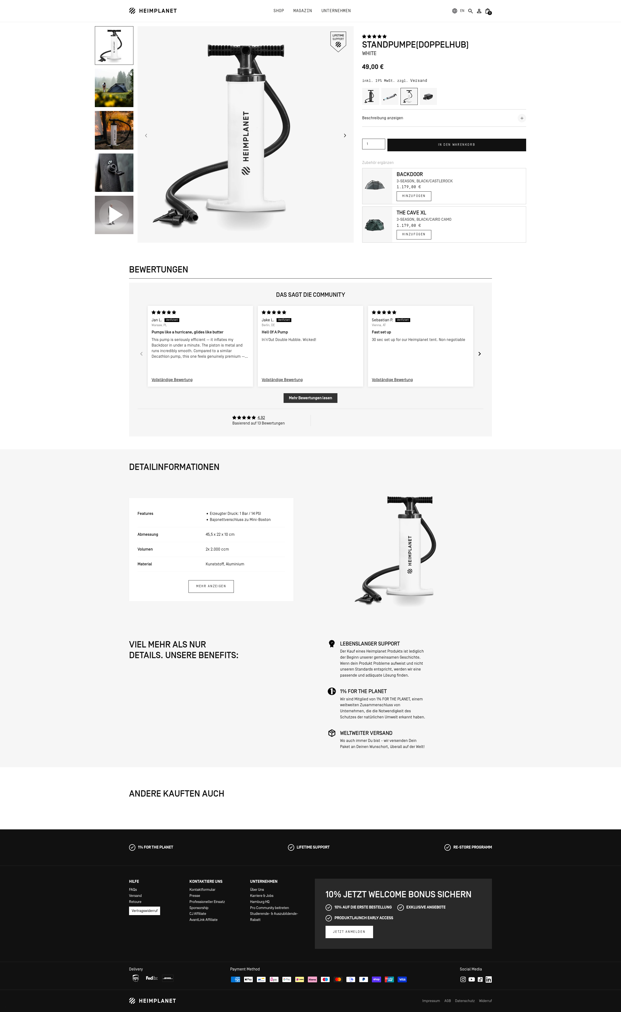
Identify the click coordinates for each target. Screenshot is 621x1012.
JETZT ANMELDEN (310, 534)
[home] (153, 10)
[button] (462, 11)
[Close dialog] (377, 446)
